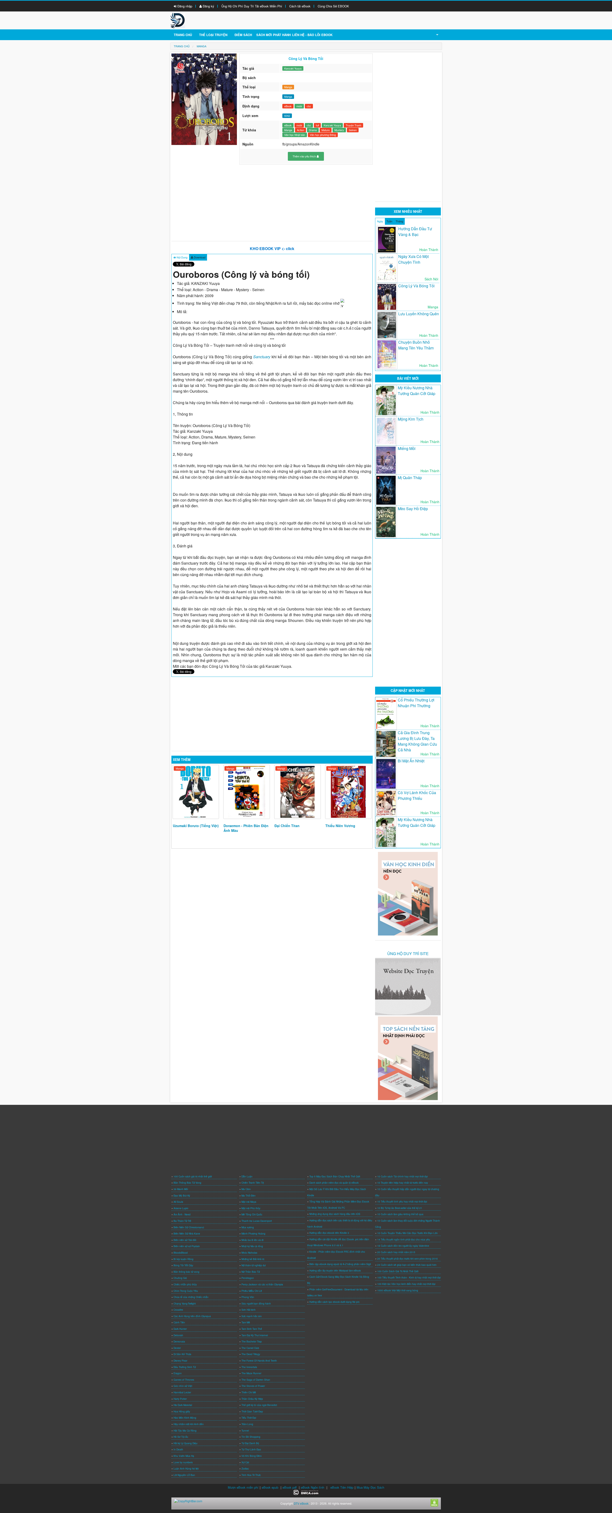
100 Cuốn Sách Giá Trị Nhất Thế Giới (397, 1271)
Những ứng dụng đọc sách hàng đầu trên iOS (334, 1214)
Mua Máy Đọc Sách (370, 1487)
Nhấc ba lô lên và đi (252, 1240)
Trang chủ (183, 34)
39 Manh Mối (181, 1189)
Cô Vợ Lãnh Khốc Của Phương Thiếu (417, 795)
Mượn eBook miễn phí (243, 1487)
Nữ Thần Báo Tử (250, 1271)
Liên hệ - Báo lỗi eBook (312, 34)
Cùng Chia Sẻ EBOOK (333, 6)
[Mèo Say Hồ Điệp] (386, 522)
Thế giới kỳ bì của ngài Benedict (259, 1405)
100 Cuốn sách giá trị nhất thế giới (193, 1176)
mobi (299, 106)
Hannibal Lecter (182, 1392)
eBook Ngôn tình (312, 1487)
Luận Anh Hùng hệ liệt (186, 1468)
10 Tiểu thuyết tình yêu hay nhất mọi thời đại (402, 1201)
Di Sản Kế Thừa (182, 1354)
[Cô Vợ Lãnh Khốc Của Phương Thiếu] (386, 803)
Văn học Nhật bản (294, 135)
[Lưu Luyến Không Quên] (387, 325)
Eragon (178, 1373)
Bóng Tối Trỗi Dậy (183, 1265)
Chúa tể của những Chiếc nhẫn (191, 1297)
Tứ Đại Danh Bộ (250, 1443)
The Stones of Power (253, 1386)
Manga (288, 87)
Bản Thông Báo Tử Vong (187, 1182)
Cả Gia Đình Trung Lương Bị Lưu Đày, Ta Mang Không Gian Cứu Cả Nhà (417, 741)
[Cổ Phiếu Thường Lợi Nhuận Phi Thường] (386, 713)
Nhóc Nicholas (249, 1252)
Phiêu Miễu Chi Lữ (251, 1291)
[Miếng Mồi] (386, 460)
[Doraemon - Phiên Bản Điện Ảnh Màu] (247, 792)
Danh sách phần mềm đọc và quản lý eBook (334, 1182)
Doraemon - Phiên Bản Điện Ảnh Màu (246, 828)
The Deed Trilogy (250, 1354)
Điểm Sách (243, 34)
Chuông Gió (180, 1278)
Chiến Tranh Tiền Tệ (252, 1182)
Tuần (389, 221)
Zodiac (245, 1468)
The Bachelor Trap (251, 1341)
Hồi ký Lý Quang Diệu (185, 1443)
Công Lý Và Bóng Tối (416, 286)
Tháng (399, 221)
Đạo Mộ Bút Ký (182, 1195)
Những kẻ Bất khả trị (252, 1259)
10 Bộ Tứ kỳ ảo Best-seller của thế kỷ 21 (399, 1208)
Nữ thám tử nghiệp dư (253, 1265)
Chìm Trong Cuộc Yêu (186, 1291)
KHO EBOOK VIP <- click (272, 248)
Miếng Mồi (406, 448)
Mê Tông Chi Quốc (251, 1214)
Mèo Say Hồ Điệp (413, 508)
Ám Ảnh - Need (182, 1214)
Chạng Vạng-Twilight (185, 1303)
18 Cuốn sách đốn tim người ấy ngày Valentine (403, 1245)
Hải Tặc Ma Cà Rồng (185, 1430)
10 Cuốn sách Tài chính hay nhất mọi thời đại (402, 1176)
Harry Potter (180, 1399)
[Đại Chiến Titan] (297, 792)
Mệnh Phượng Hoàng (253, 1233)
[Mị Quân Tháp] (386, 490)
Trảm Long (247, 1424)
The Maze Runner (251, 1373)
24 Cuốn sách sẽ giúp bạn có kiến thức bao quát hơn (407, 1265)
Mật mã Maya (248, 1201)
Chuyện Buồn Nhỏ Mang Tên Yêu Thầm (416, 345)
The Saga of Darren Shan (255, 1379)
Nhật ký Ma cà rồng (252, 1246)
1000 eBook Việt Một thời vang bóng (397, 1290)
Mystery (339, 130)
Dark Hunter (180, 1329)
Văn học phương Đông (323, 135)
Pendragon (247, 1278)
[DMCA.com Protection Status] (306, 1492)
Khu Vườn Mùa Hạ (184, 1456)
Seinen (353, 130)
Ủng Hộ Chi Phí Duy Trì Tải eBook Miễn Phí (251, 6)
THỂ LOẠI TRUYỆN (213, 34)
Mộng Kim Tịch (410, 419)
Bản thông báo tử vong (186, 1271)
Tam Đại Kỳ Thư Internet (254, 1335)
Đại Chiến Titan (287, 825)
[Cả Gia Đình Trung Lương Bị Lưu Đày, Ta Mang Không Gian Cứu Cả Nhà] (386, 744)
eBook (288, 106)
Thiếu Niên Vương (340, 825)
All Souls (178, 1201)
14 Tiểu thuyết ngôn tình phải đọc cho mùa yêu (403, 1239)
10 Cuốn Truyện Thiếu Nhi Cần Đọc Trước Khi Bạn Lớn (407, 1233)
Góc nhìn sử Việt (183, 1386)
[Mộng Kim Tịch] (386, 430)
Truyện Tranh (353, 125)
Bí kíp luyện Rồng (183, 1259)
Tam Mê (245, 1322)
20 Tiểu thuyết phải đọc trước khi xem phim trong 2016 (407, 1258)
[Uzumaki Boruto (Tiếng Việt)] (196, 792)
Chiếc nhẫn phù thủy (185, 1284)
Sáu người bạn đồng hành (256, 1303)
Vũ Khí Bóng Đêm (251, 1456)
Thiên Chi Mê (248, 1392)
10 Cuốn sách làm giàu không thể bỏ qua (400, 1214)
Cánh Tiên (179, 1322)
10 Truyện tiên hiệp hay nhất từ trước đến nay (402, 1182)
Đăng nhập (184, 6)
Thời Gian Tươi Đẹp (252, 1411)
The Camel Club (250, 1348)
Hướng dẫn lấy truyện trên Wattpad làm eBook (335, 1270)
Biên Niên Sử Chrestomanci (189, 1227)
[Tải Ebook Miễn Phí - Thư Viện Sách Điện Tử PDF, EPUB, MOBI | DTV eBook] (177, 20)
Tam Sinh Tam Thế (251, 1329)
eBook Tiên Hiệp (341, 1487)
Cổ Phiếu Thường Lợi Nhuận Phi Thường (416, 702)
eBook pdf (290, 1487)
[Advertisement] (272, 202)
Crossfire (178, 1309)
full (317, 125)
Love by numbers (183, 1462)
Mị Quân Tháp (410, 477)
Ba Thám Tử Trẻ (182, 1221)
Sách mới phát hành (273, 34)
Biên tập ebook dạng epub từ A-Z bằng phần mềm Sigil (340, 1264)
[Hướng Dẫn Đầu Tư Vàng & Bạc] (387, 240)
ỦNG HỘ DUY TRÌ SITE (408, 953)
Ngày (380, 221)
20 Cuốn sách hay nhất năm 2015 (396, 1252)
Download (199, 257)
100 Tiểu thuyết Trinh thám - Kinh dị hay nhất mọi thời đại (409, 1277)
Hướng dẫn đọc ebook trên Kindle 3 (329, 1233)
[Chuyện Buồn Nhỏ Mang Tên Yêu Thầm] (387, 354)
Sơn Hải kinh (248, 1309)
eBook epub (270, 1487)
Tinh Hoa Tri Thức (251, 1475)
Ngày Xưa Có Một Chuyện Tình (413, 259)
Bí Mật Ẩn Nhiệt (411, 761)
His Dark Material (183, 1405)
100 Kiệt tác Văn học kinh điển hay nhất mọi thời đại (406, 1284)
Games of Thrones (184, 1379)
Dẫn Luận (246, 1176)
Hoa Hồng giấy (182, 1411)
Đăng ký (208, 6)
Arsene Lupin (181, 1208)
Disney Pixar (180, 1360)
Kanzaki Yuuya (292, 68)
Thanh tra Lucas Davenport (256, 1221)
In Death (178, 1449)
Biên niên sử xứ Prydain (187, 1246)
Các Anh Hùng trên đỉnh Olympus (192, 1316)
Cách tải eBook (300, 6)
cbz (309, 106)
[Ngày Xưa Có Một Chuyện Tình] (387, 268)
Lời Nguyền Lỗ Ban (184, 1475)
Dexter (177, 1348)
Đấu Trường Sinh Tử (185, 1367)
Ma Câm (246, 1189)
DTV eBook (301, 1503)
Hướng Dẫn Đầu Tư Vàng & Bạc (415, 231)
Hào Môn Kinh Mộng (185, 1417)
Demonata (179, 1341)
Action (300, 130)
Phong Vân (247, 1297)
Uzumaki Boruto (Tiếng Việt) (196, 825)
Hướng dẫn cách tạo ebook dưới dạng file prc (334, 1302)
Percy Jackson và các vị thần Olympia (262, 1284)
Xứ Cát (245, 1462)
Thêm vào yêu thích (305, 156)
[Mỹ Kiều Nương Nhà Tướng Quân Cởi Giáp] (386, 400)
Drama (313, 130)
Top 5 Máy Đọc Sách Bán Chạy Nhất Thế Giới (334, 1176)
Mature (326, 130)
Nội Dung (181, 257)
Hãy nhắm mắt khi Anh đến (189, 1424)
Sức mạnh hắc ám (251, 1316)
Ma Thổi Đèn (248, 1195)
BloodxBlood (181, 1252)
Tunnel (245, 1430)
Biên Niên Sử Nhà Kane (187, 1233)
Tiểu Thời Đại (248, 1417)
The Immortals (249, 1367)
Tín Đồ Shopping (250, 1436)
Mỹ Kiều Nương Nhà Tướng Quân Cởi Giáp (416, 390)
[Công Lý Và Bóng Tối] (387, 297)
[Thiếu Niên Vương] (348, 792)
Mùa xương (247, 1227)
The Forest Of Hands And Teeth (259, 1360)
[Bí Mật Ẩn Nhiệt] (386, 774)
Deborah (178, 1335)
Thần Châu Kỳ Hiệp (252, 1399)
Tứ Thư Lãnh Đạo (251, 1449)
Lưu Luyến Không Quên (418, 313)
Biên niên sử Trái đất (185, 1240)
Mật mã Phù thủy (250, 1208)
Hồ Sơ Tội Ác (181, 1436)
